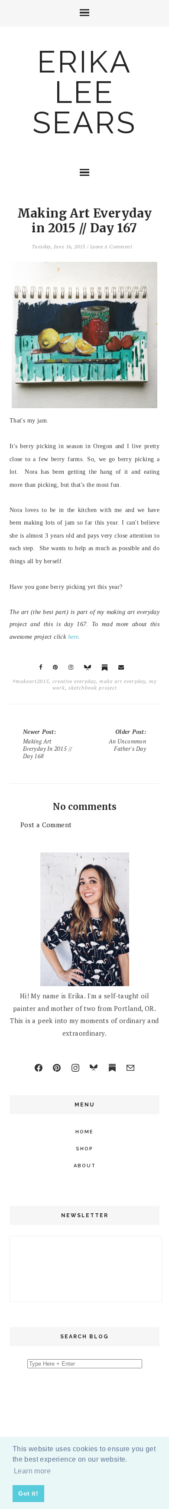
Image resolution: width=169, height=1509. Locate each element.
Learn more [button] (32, 1471)
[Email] (130, 1068)
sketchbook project (92, 687)
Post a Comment (46, 824)
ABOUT (85, 1166)
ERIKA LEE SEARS (84, 92)
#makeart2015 (31, 681)
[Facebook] (38, 1068)
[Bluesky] (94, 1068)
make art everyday (122, 681)
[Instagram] (75, 1068)
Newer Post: (47, 744)
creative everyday (74, 681)
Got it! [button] (28, 1493)
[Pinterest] (57, 1068)
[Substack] (112, 1068)
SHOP (84, 1149)
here (73, 637)
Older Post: (127, 740)
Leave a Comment (111, 246)
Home (84, 1132)
